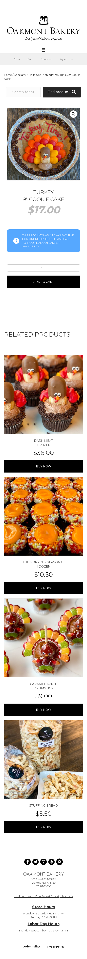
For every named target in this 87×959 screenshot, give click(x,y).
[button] (73, 114)
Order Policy (31, 946)
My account (67, 59)
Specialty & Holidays (26, 74)
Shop (17, 59)
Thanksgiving (49, 74)
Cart (30, 59)
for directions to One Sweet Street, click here (43, 896)
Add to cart (43, 282)
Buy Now (43, 466)
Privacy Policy (55, 946)
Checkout (46, 59)
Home (8, 74)
